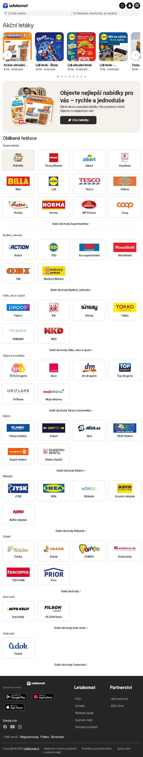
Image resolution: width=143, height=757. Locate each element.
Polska (44, 737)
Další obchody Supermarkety (70, 223)
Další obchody (70, 591)
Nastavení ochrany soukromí (60, 748)
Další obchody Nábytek (70, 530)
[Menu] (137, 5)
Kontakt (80, 706)
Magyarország (29, 737)
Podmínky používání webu (97, 748)
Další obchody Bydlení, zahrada (70, 289)
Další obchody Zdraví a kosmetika (70, 410)
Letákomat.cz (31, 748)
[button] (129, 5)
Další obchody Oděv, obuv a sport (70, 350)
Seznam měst (83, 720)
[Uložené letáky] (122, 5)
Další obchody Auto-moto (69, 627)
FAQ (78, 699)
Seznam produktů (86, 727)
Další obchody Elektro (70, 470)
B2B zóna (117, 706)
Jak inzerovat (119, 699)
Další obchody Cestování (70, 664)
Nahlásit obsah (84, 713)
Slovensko (57, 737)
